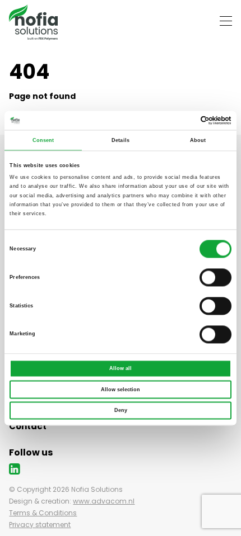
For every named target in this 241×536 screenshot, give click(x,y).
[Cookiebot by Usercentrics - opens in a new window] (182, 120)
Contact (28, 426)
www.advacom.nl (104, 501)
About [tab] (198, 140)
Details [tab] (120, 140)
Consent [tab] (43, 140)
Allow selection (120, 389)
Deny (120, 410)
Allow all (120, 368)
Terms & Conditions (43, 513)
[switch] (215, 277)
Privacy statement (40, 524)
